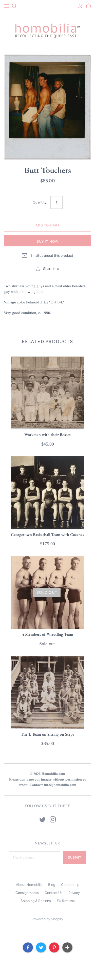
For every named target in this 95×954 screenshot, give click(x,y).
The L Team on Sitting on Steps (47, 734)
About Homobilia (29, 885)
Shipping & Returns (36, 901)
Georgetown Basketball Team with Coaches (47, 534)
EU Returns (66, 901)
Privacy (74, 893)
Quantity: (40, 202)
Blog (51, 885)
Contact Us (54, 893)
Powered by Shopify (47, 919)
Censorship (70, 885)
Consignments (27, 893)
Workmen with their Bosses (47, 434)
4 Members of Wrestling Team (47, 634)
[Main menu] (6, 6)
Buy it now (47, 241)
